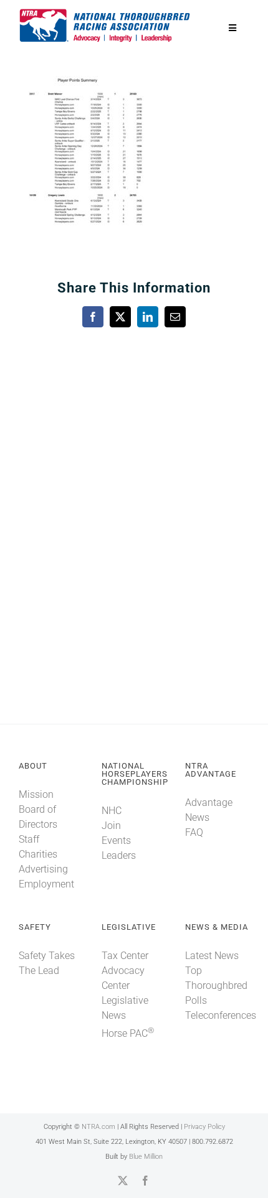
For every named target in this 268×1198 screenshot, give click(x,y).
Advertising (43, 869)
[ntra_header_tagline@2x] (105, 12)
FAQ (194, 832)
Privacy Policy (204, 1127)
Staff (29, 839)
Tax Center (125, 956)
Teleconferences (220, 1015)
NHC (112, 811)
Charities (38, 854)
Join (111, 825)
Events (116, 840)
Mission (36, 794)
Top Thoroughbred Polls (216, 985)
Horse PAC (128, 1033)
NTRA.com (98, 1127)
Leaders (119, 855)
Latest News (212, 956)
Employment (46, 884)
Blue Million (146, 1157)
